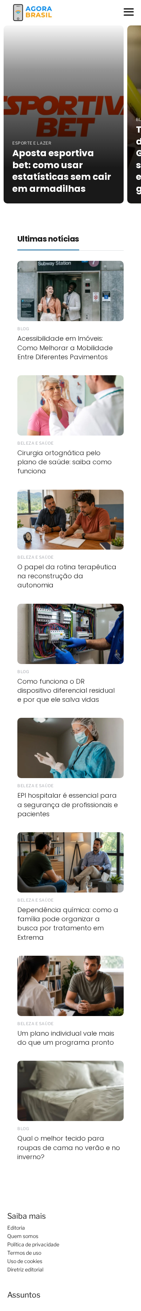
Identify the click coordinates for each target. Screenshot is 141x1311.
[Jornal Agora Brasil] (32, 12)
